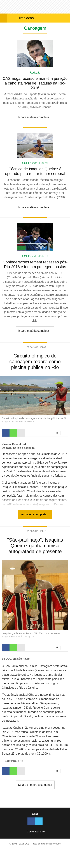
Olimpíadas (25, 18)
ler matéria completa (34, 514)
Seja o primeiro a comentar (35, 784)
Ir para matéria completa (34, 117)
